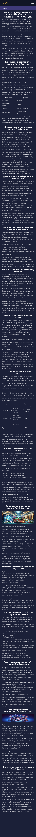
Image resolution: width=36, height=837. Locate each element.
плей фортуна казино (24, 32)
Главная (4, 8)
